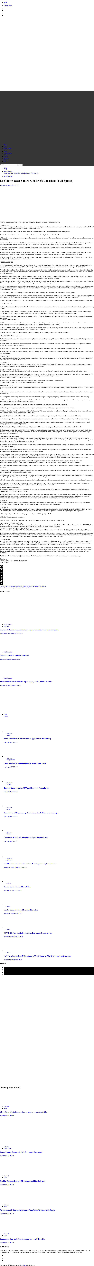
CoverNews (23, 1265)
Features (9, 758)
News (5, 146)
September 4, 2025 (19, 867)
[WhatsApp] (47, 572)
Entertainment (8, 153)
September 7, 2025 (16, 633)
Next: (15, 588)
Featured (6, 626)
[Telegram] (47, 578)
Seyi (5, 742)
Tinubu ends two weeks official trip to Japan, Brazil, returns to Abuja (26, 682)
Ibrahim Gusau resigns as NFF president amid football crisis (26, 788)
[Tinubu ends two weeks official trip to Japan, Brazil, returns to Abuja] (14, 675)
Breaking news (8, 176)
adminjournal (8, 890)
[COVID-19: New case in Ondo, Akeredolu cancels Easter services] (10, 928)
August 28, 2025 (15, 685)
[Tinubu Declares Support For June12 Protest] (10, 904)
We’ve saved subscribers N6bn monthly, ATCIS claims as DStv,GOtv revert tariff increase (37, 956)
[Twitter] (47, 569)
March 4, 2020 (16, 890)
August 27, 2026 (12, 742)
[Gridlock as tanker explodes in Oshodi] (14, 649)
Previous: (23, 586)
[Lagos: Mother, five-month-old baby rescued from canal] (10, 756)
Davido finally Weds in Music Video (17, 887)
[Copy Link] (47, 580)
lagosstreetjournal (5, 185)
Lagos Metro (7, 148)
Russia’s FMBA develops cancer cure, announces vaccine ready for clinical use (29, 630)
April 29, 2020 (14, 185)
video (9, 883)
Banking (9, 858)
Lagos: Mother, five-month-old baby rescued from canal (25, 763)
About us (6, 4)
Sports (5, 150)
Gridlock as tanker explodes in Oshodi (14, 655)
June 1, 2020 (18, 959)
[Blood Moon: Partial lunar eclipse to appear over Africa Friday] (10, 731)
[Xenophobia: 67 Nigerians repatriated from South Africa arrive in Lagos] (10, 806)
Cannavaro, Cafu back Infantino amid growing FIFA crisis (26, 838)
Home (5, 2)
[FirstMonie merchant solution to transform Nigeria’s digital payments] (10, 857)
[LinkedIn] (47, 575)
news (8, 735)
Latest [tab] (5, 714)
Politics (6, 156)
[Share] (47, 583)
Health (6, 160)
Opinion (6, 155)
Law (5, 161)
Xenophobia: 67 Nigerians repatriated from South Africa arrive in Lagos (31, 813)
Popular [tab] (6, 716)
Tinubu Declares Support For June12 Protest (21, 910)
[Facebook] (47, 566)
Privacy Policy (8, 5)
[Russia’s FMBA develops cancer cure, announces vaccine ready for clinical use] (14, 621)
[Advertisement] (47, 699)
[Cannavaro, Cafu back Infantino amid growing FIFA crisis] (10, 830)
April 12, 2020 (18, 936)
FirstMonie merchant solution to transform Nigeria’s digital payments (30, 864)
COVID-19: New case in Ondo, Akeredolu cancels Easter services (28, 933)
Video (5, 151)
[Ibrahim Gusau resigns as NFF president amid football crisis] (10, 781)
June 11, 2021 (18, 913)
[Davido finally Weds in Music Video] (10, 881)
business (6, 158)
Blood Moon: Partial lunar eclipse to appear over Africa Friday (27, 739)
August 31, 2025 (15, 659)
